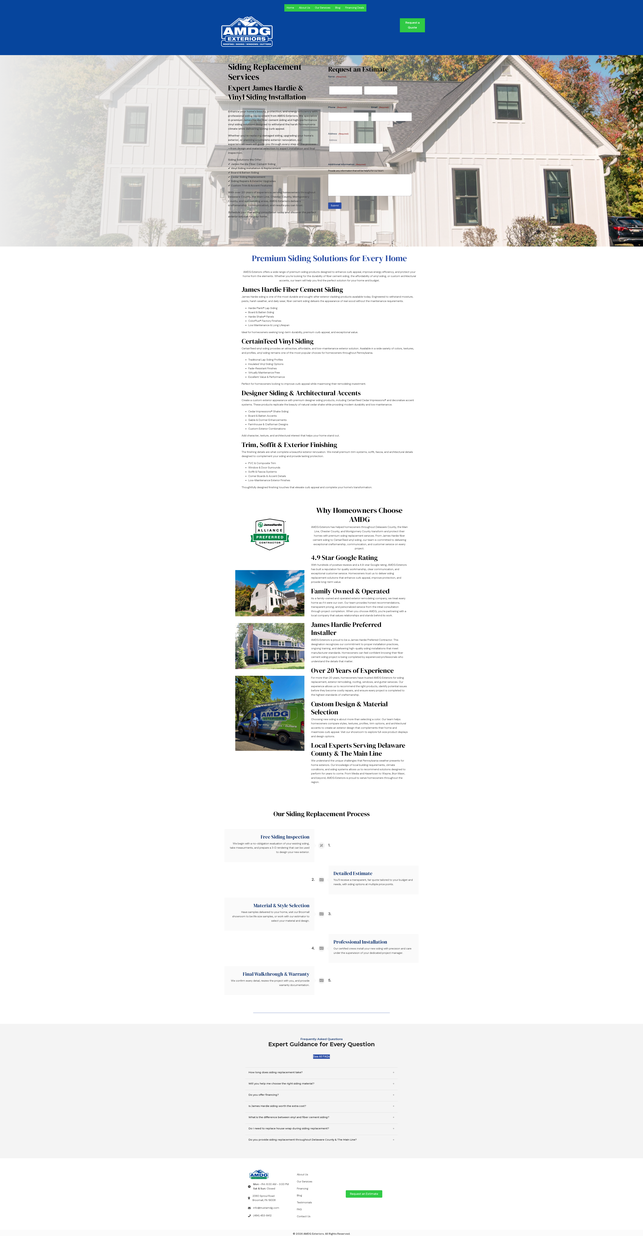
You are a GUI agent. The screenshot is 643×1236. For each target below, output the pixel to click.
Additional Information (347, 164)
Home (290, 8)
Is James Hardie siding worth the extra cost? (277, 1106)
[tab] (321, 1072)
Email (380, 107)
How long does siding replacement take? (275, 1072)
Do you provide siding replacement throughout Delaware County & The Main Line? (302, 1139)
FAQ (299, 1209)
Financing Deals (354, 8)
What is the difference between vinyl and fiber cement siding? (288, 1117)
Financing (302, 1189)
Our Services (322, 8)
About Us (304, 8)
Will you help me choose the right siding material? (281, 1083)
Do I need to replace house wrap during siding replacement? (288, 1128)
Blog (337, 8)
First (331, 83)
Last (366, 83)
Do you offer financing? (263, 1094)
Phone (337, 107)
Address (333, 140)
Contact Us (303, 1216)
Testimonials (304, 1203)
